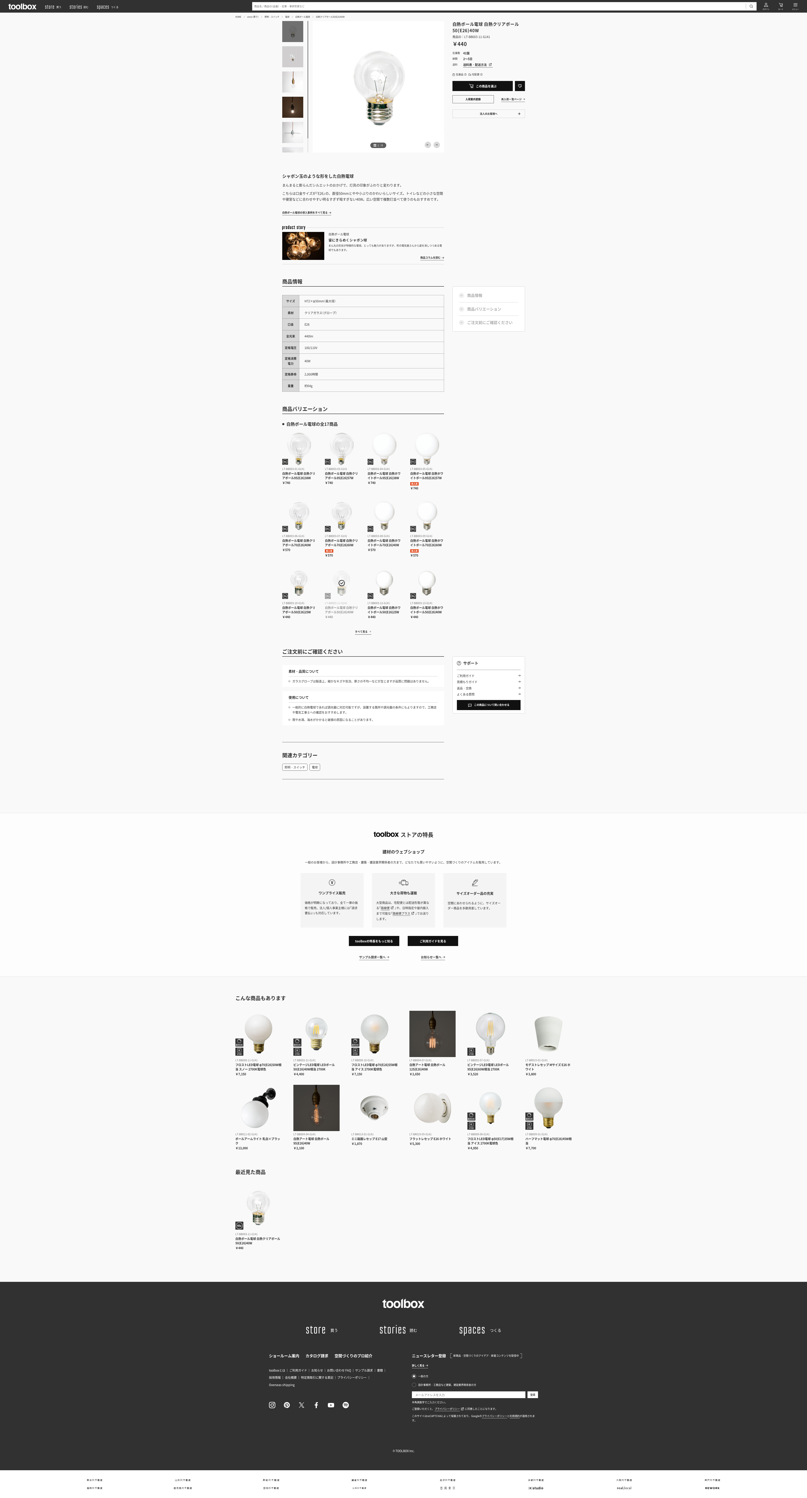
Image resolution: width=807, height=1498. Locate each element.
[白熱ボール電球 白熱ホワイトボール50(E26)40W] (427, 583)
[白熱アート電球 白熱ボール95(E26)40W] (316, 1108)
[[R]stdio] (536, 1488)
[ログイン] (766, 6)
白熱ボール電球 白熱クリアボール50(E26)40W (341, 609)
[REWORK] (712, 1488)
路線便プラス (401, 913)
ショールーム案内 (284, 1356)
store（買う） (253, 16)
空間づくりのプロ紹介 (353, 1356)
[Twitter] (301, 1405)
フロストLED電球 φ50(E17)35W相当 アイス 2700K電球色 (490, 1141)
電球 (287, 16)
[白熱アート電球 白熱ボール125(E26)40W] (432, 1034)
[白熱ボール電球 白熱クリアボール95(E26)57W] (342, 449)
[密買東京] (448, 1488)
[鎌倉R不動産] (359, 1480)
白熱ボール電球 (302, 16)
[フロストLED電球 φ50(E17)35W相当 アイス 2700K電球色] (490, 1108)
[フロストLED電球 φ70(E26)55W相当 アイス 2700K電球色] (374, 1034)
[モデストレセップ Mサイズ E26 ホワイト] (548, 1034)
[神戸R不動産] (712, 1480)
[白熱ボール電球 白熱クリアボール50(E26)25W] (299, 583)
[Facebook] (316, 1405)
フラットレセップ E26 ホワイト (430, 1139)
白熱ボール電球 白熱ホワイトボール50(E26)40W (426, 609)
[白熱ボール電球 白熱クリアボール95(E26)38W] (299, 449)
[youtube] (331, 1405)
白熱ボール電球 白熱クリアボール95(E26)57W (341, 475)
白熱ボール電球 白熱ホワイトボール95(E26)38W (384, 475)
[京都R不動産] (536, 1480)
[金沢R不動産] (448, 1480)
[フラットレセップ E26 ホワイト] (432, 1108)
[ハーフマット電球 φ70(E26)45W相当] (548, 1108)
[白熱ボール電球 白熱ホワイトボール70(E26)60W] (427, 516)
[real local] (624, 1488)
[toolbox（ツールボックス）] (22, 6)
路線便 (385, 908)
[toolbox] (403, 1303)
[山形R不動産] (183, 1480)
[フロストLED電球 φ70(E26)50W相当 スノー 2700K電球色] (258, 1034)
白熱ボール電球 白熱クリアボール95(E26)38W (298, 475)
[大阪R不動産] (624, 1480)
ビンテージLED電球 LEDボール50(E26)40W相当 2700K (314, 1067)
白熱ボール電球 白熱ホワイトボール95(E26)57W (426, 475)
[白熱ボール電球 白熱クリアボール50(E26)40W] (342, 583)
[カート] (780, 6)
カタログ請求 (317, 1356)
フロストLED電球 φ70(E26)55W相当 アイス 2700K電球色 (374, 1067)
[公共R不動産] (359, 1488)
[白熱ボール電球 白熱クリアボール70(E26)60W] (342, 516)
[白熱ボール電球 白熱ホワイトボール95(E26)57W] (427, 449)
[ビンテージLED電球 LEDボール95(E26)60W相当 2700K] (490, 1034)
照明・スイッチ (272, 16)
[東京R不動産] (94, 1480)
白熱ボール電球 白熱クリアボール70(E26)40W (298, 542)
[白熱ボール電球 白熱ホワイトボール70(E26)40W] (384, 516)
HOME (238, 16)
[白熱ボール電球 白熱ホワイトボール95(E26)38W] (384, 449)
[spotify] (346, 1405)
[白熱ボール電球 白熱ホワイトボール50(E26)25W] (384, 583)
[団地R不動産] (271, 1488)
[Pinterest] (287, 1405)
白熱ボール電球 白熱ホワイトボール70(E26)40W (384, 542)
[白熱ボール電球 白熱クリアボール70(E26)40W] (299, 516)
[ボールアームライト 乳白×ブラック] (258, 1108)
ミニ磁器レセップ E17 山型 (369, 1139)
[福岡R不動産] (94, 1488)
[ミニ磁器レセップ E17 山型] (374, 1108)
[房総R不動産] (271, 1480)
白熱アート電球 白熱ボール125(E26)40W (427, 1067)
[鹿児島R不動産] (183, 1488)
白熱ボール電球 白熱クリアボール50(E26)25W (298, 609)
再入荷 (414, 483)
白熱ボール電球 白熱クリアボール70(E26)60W (341, 542)
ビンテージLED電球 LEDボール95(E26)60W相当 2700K (488, 1067)
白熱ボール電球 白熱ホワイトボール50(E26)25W (384, 609)
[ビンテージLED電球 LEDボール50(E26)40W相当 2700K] (316, 1034)
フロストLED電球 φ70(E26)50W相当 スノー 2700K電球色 (258, 1067)
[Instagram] (272, 1405)
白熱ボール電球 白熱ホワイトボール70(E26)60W (426, 542)
